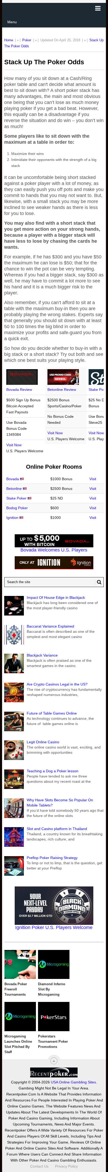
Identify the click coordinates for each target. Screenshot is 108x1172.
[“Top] (53, 1060)
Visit (92, 479)
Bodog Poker (17, 508)
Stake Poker (16, 498)
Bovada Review (19, 389)
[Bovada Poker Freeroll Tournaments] (20, 964)
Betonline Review (61, 389)
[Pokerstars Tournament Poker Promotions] (53, 1016)
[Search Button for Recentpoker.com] (98, 582)
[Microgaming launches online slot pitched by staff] (20, 1016)
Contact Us (39, 1166)
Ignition (12, 517)
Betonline (14, 488)
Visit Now (13, 445)
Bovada (12, 479)
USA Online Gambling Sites (73, 1082)
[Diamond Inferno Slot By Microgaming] (53, 964)
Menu (12, 22)
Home (8, 40)
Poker (26, 40)
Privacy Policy (66, 1166)
